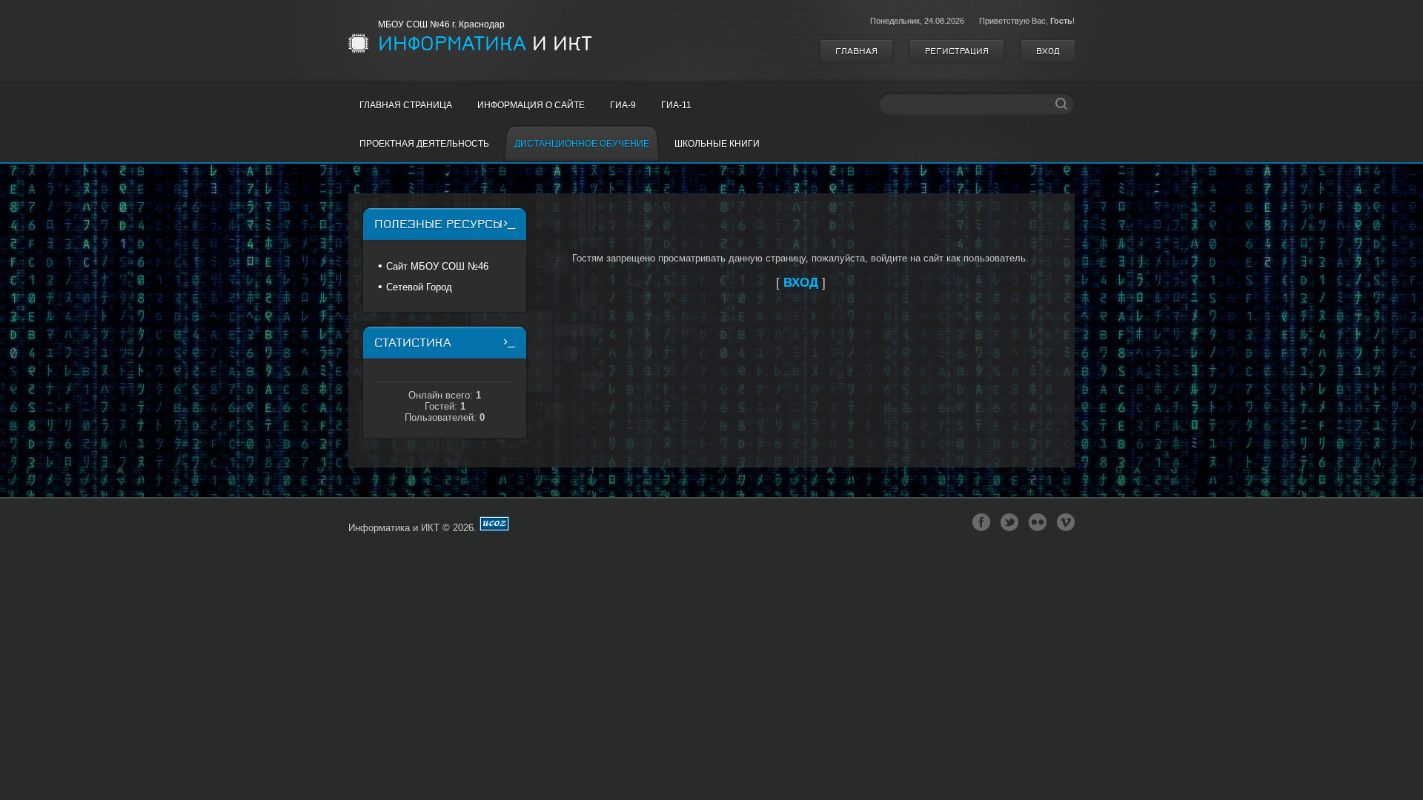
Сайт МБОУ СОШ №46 (437, 266)
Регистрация (957, 51)
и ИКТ (485, 44)
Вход (1048, 51)
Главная (856, 51)
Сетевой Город (419, 287)
